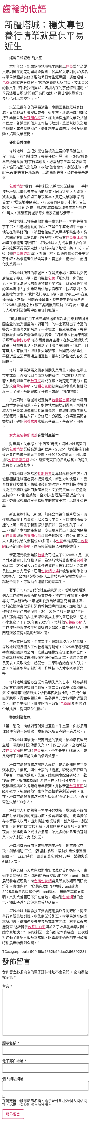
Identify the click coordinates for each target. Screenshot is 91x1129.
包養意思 (30, 421)
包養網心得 (50, 571)
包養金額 (13, 750)
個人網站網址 (12, 1079)
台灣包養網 (21, 386)
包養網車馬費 (18, 460)
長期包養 (45, 473)
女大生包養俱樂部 (23, 435)
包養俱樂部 (21, 253)
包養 (69, 66)
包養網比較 (74, 237)
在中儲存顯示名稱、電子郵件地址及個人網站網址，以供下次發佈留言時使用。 (44, 1102)
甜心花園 (45, 386)
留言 (7, 986)
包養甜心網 (32, 118)
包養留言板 (60, 400)
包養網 (35, 381)
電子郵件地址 (14, 1061)
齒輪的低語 (24, 8)
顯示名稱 (10, 1043)
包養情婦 (16, 186)
